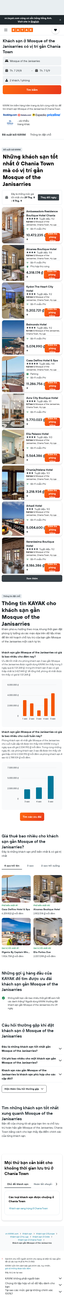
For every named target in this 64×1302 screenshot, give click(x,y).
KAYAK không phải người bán (22, 1278)
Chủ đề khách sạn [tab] (17, 1184)
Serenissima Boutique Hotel (40, 543)
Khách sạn (27, 1233)
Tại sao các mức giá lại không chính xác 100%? (29, 1291)
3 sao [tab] (30, 865)
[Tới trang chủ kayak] (22, 30)
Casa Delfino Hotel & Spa (42, 360)
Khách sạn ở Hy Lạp (19, 1236)
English (35, 21)
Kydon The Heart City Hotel (39, 288)
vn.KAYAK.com (11, 1233)
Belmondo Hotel (36, 324)
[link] (32, 817)
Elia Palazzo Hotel (37, 433)
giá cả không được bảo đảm (18, 1268)
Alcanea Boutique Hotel (41, 249)
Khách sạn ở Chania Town (30, 1239)
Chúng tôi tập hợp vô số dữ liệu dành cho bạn (30, 1284)
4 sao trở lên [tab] (11, 865)
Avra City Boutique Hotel (42, 398)
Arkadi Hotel (34, 505)
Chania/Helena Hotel (39, 469)
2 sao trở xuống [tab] (50, 865)
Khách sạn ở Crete (41, 1236)
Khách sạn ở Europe (45, 1233)
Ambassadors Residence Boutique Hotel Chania (42, 213)
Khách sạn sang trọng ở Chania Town (28, 1208)
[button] (60, 20)
